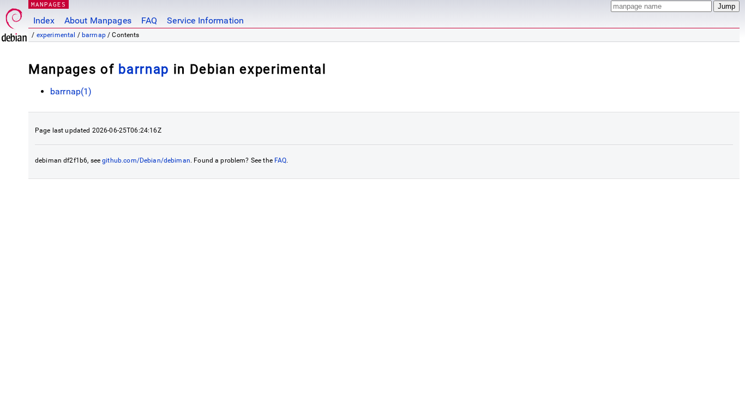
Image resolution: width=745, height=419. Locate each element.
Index (44, 20)
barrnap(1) (71, 91)
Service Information (205, 20)
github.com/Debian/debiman (146, 160)
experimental (56, 35)
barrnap (94, 35)
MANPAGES (48, 4)
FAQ (149, 20)
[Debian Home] (14, 22)
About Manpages (97, 20)
